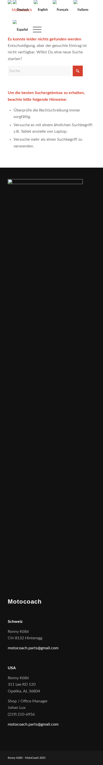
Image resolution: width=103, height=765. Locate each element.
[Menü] (35, 30)
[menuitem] (35, 30)
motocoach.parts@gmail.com (33, 648)
